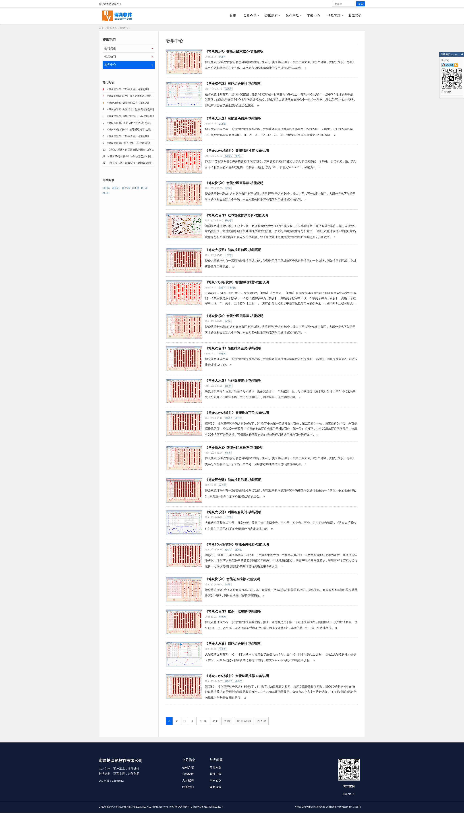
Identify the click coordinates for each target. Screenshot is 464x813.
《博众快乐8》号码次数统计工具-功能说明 (130, 116)
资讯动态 (271, 16)
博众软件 (114, 3)
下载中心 (313, 16)
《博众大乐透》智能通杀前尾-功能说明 (233, 118)
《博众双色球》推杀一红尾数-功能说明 (233, 611)
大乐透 (222, 123)
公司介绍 (249, 16)
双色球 (228, 89)
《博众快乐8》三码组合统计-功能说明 (127, 136)
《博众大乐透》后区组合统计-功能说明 (233, 512)
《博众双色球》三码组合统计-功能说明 (233, 83)
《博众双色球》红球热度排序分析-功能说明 (236, 215)
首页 (233, 16)
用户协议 (215, 780)
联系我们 (355, 16)
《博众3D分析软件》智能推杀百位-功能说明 (237, 413)
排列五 (106, 187)
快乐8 (222, 56)
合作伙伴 (188, 773)
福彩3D (228, 156)
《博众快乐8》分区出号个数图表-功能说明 (130, 109)
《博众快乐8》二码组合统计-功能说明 (127, 89)
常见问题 (333, 16)
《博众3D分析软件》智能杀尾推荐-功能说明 (237, 676)
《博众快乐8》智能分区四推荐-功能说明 (234, 316)
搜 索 (360, 3)
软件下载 (215, 773)
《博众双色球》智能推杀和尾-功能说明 (233, 480)
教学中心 (125, 27)
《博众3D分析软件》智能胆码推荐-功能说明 (237, 282)
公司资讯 (128, 48)
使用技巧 (128, 56)
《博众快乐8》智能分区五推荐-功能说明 (234, 183)
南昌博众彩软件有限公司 (123, 807)
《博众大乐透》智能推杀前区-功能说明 (233, 250)
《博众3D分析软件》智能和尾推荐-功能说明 (237, 151)
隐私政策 (215, 787)
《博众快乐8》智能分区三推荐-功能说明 (234, 447)
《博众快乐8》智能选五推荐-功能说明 (232, 579)
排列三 (238, 156)
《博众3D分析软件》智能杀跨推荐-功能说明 (237, 544)
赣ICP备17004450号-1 (180, 807)
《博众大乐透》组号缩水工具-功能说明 (128, 142)
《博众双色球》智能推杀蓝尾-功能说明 (233, 348)
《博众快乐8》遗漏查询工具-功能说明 (127, 102)
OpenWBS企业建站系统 (313, 807)
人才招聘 (188, 780)
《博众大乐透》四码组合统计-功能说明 (233, 643)
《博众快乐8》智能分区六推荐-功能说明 (234, 51)
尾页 (215, 720)
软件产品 (292, 16)
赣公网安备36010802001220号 (208, 807)
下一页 (203, 720)
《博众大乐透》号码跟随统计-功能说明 (233, 380)
